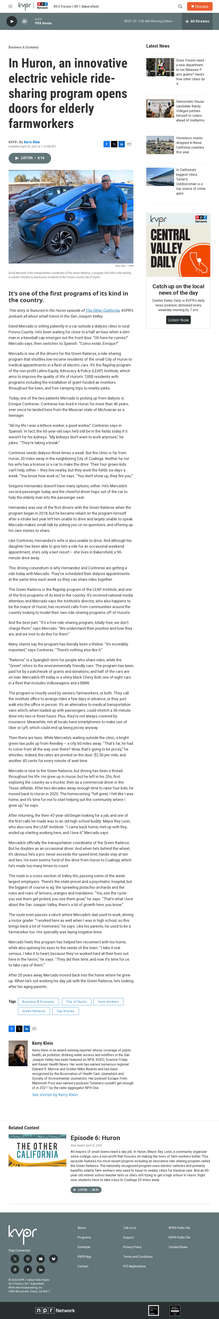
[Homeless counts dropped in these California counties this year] (160, 145)
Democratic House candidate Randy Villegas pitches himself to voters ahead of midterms (190, 111)
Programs (84, 1237)
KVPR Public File (179, 1237)
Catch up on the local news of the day (178, 289)
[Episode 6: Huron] (37, 1150)
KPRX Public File (179, 1228)
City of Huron (77, 1001)
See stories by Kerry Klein (55, 1094)
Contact (83, 1266)
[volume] (24, 21)
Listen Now (178, 319)
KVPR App (84, 1256)
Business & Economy (24, 47)
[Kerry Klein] (18, 1053)
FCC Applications (134, 1266)
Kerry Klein (32, 142)
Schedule (84, 1247)
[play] (11, 21)
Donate (201, 6)
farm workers (108, 1001)
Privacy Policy (132, 1247)
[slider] (31, 21)
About (82, 1228)
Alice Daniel (77, 1145)
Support (128, 1237)
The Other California (102, 310)
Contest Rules (178, 1247)
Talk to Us (129, 1228)
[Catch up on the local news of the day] (178, 245)
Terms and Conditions (138, 1256)
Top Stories (65, 1011)
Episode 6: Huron (95, 1138)
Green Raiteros (34, 1011)
